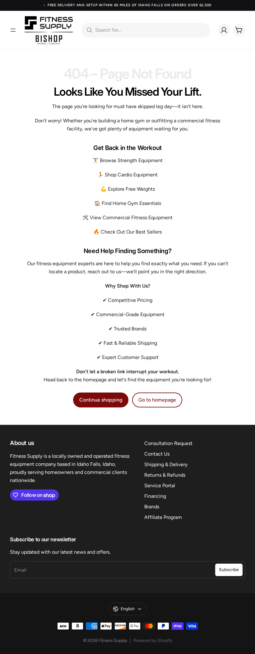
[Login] (224, 30)
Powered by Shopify (152, 640)
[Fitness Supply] (49, 30)
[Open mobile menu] (13, 30)
